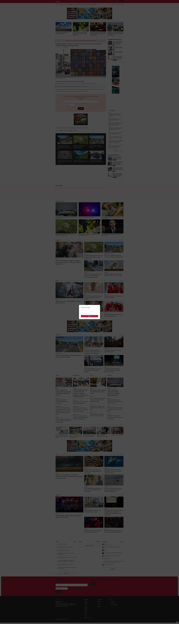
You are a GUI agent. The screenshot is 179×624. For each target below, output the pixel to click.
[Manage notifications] (177, 622)
